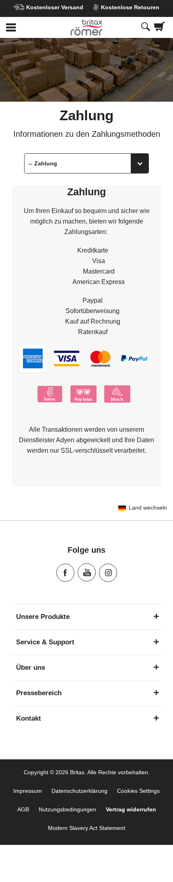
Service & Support (45, 642)
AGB (23, 809)
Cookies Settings (138, 791)
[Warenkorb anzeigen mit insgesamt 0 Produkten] (159, 27)
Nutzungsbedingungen (67, 809)
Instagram (108, 573)
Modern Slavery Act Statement (86, 828)
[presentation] (145, 27)
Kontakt (28, 718)
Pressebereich (39, 693)
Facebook (65, 573)
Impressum (27, 791)
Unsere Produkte (43, 617)
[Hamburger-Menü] (28, 28)
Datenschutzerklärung (79, 791)
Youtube (87, 572)
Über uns (30, 667)
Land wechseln (148, 507)
